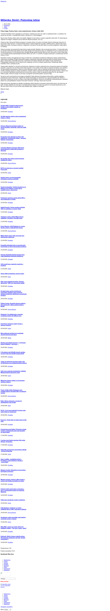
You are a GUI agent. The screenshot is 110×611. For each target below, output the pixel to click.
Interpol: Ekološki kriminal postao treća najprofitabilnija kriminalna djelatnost (12, 255)
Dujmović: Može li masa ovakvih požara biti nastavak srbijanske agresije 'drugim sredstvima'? (13, 538)
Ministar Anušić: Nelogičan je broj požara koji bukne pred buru (13, 470)
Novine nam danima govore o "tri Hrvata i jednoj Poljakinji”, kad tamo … (13, 343)
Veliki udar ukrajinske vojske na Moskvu (13, 500)
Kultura (6, 563)
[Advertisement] (53, 5)
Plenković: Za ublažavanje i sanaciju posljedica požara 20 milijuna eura (12, 315)
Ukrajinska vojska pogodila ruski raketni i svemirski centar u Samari (13, 518)
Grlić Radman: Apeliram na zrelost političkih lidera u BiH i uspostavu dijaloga (13, 508)
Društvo (6, 564)
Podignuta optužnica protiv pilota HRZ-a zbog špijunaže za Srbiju (13, 198)
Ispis (5, 27)
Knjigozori (7, 25)
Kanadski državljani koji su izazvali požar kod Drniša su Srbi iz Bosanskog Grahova (13, 246)
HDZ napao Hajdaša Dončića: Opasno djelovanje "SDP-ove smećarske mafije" (13, 282)
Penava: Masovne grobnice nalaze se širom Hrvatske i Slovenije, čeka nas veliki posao (13, 127)
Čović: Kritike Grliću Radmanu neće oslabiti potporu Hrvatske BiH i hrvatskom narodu (13, 391)
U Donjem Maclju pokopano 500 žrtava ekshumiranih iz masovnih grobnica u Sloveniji (12, 149)
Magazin (6, 565)
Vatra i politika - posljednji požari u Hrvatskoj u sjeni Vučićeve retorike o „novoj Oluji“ (12, 461)
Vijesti (5, 561)
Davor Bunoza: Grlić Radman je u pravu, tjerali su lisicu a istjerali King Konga (13, 227)
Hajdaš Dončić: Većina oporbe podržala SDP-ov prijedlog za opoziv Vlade (13, 208)
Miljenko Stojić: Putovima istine (20, 20)
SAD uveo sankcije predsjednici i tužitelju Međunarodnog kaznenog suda (13, 371)
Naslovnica (7, 560)
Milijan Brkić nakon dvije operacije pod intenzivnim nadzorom (12, 236)
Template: (4, 606)
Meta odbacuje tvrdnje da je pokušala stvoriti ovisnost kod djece (12, 334)
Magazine (3, 1)
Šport (9, 276)
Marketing (7, 570)
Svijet (9, 172)
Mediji (9, 338)
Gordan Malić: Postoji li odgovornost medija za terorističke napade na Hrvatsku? (12, 107)
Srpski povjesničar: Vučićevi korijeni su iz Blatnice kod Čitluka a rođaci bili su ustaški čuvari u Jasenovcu (13, 188)
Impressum (7, 568)
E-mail (6, 28)
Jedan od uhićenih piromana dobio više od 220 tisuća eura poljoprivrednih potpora (14, 362)
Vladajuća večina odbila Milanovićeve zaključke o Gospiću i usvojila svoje (12, 217)
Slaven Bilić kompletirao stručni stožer (12, 273)
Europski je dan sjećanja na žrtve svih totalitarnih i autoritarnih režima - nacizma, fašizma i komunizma (13, 138)
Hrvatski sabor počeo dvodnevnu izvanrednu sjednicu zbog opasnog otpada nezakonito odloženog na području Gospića (14, 293)
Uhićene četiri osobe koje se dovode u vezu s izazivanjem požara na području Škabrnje (12, 490)
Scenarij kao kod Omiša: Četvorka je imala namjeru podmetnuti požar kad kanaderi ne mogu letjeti (13, 431)
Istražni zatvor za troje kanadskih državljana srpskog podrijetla (11, 178)
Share (2, 91)
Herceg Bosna (12, 121)
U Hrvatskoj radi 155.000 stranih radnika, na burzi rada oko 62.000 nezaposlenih (13, 353)
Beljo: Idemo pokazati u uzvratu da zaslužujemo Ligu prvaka (11, 401)
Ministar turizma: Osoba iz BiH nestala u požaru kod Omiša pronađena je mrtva (13, 480)
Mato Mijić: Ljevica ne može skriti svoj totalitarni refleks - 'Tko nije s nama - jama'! (13, 527)
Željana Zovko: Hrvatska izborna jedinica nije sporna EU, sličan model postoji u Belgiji (13, 305)
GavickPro (9, 606)
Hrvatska (10, 111)
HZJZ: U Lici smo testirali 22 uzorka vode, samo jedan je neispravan (13, 411)
